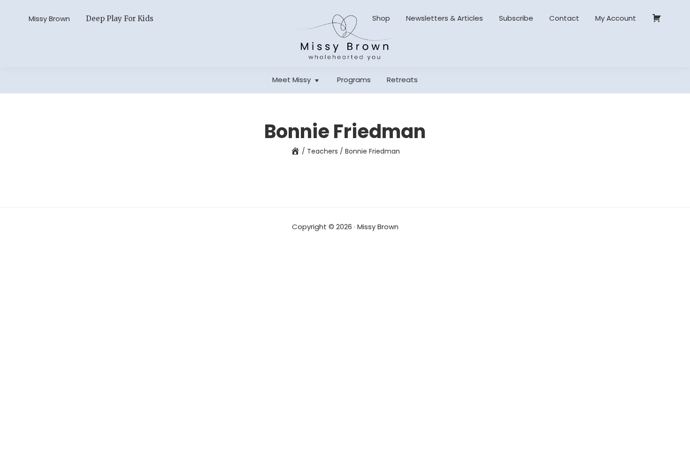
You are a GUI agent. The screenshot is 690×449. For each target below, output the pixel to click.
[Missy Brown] (295, 151)
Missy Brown (49, 18)
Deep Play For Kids (119, 18)
